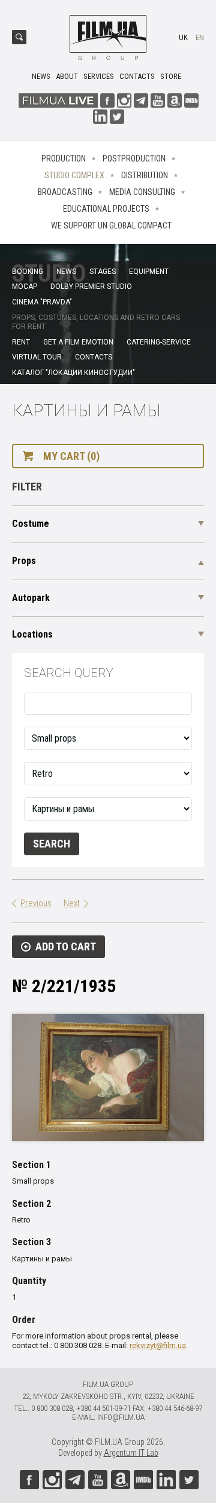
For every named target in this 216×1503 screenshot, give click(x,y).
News (41, 76)
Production (63, 158)
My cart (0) (71, 456)
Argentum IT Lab (131, 1453)
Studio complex (74, 175)
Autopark (31, 597)
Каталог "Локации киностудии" (73, 372)
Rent (21, 342)
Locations (32, 634)
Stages (102, 271)
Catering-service (159, 342)
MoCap (24, 286)
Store (170, 76)
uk (183, 37)
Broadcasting (65, 192)
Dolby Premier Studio (91, 286)
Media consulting (142, 192)
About (67, 76)
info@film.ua (121, 1417)
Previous (36, 903)
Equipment (149, 271)
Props (24, 560)
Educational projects (106, 209)
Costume (30, 523)
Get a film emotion (78, 342)
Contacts (137, 76)
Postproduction (134, 158)
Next (72, 903)
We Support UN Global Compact (111, 225)
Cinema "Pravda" (42, 302)
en (200, 37)
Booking (27, 271)
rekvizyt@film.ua (158, 1345)
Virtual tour (37, 357)
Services (98, 76)
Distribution (144, 175)
